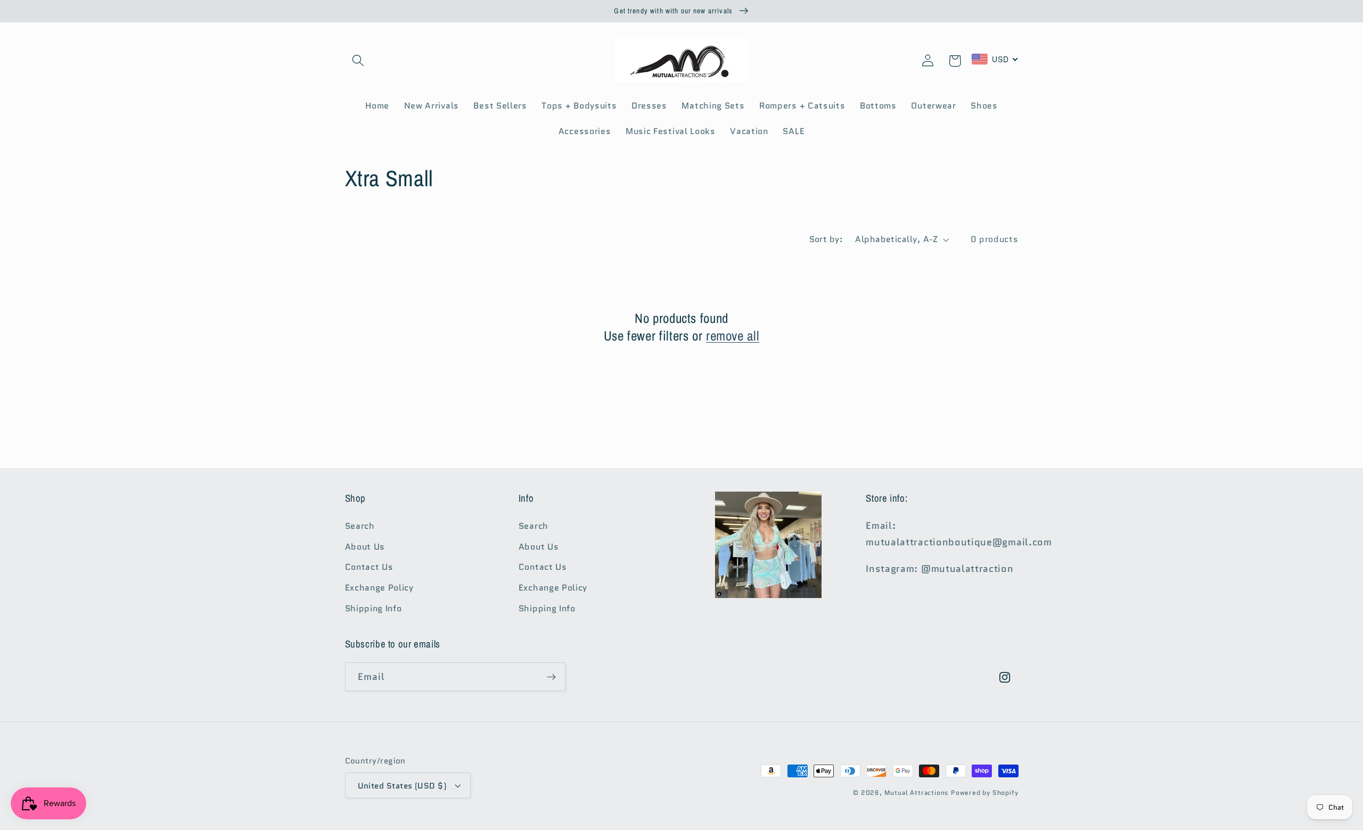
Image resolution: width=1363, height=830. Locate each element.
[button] (358, 60)
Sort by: (826, 239)
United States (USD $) (402, 785)
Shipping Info (373, 608)
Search (360, 526)
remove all (732, 336)
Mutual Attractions (916, 792)
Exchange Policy (379, 588)
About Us (365, 547)
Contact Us (369, 567)
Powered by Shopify (985, 792)
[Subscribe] (551, 676)
